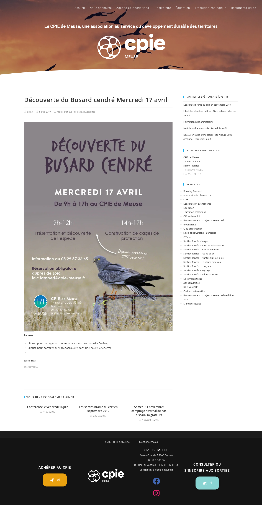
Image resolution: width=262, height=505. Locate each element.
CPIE (185, 199)
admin (30, 111)
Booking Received (192, 191)
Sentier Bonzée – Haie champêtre (201, 249)
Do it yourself (190, 286)
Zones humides (191, 282)
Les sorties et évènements (197, 203)
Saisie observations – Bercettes (199, 232)
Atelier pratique (64, 111)
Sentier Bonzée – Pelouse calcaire (200, 274)
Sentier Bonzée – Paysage (196, 270)
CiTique (187, 237)
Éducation (188, 207)
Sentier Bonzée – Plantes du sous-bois (203, 257)
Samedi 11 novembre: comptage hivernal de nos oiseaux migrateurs (148, 411)
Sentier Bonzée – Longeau (197, 266)
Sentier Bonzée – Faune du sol (199, 253)
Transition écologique (194, 212)
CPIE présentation (192, 228)
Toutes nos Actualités (84, 111)
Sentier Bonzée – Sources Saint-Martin (203, 245)
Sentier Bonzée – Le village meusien (202, 262)
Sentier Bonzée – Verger (196, 241)
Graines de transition (194, 291)
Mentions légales (192, 303)
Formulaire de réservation (197, 195)
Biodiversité (189, 224)
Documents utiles (192, 278)
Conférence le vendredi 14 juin (47, 407)
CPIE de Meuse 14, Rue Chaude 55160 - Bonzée (191, 161)
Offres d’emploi (191, 216)
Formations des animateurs (198, 121)
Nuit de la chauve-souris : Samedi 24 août (205, 128)
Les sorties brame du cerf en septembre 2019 (98, 409)
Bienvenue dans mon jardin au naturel (203, 220)
